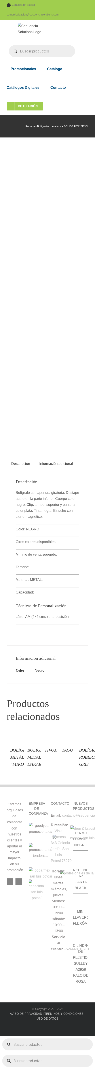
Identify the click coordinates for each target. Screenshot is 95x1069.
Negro (39, 670)
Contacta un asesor (23, 4)
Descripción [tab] (20, 464)
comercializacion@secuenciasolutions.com (33, 14)
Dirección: (59, 825)
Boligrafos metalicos (49, 126)
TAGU (67, 750)
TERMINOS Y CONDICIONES (64, 1013)
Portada (30, 126)
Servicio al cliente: (58, 943)
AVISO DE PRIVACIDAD (26, 1013)
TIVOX (51, 750)
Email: (56, 815)
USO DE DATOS (47, 1018)
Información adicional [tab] (56, 464)
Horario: (58, 871)
